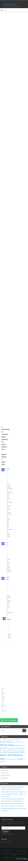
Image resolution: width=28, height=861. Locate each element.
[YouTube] (22, 859)
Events (13, 851)
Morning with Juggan (19, 748)
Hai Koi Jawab (22, 742)
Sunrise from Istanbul (9, 759)
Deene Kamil (17, 742)
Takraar (14, 759)
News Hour (15, 750)
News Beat (10, 750)
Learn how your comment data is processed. (4, 705)
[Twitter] (19, 859)
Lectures (4, 748)
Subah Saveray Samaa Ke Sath (13, 752)
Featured (3, 770)
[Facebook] (17, 859)
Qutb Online (4, 775)
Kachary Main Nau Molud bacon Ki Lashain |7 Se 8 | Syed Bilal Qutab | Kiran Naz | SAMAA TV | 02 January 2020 (13, 794)
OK (23, 730)
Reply (7, 538)
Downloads (8, 851)
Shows (3, 778)
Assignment (9, 739)
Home (2, 851)
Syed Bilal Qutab (9, 4)
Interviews (18, 745)
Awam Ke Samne (15, 739)
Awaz (20, 739)
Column (12, 742)
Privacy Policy (19, 851)
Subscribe (5, 831)
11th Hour (5, 739)
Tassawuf (20, 759)
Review (19, 750)
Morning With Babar (11, 748)
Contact (25, 851)
